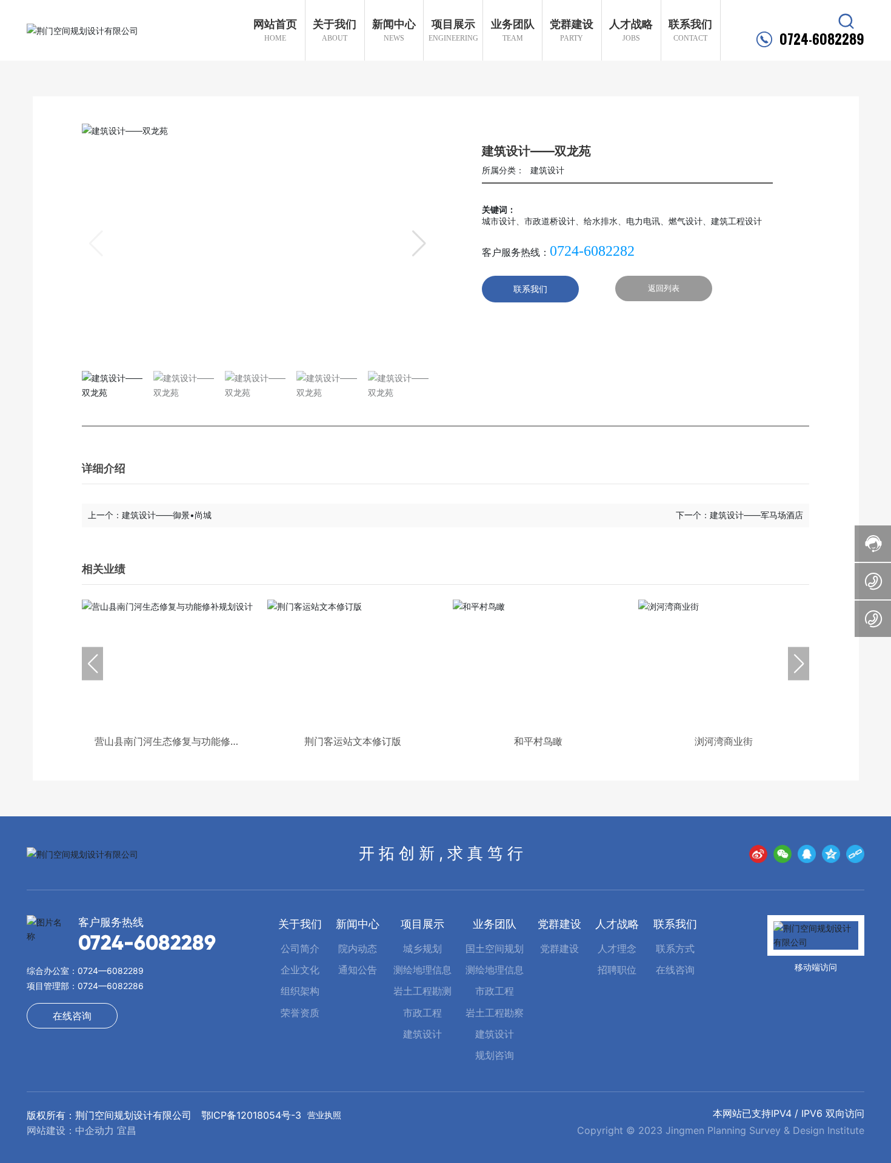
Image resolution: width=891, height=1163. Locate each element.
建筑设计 (547, 170)
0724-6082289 (821, 39)
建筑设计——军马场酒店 (756, 515)
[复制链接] (855, 854)
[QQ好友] (807, 854)
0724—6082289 (111, 970)
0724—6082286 (111, 986)
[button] (419, 243)
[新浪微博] (758, 854)
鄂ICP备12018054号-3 (251, 1115)
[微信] (782, 854)
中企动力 (94, 1130)
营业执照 (324, 1115)
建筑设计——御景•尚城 (167, 515)
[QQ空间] (831, 854)
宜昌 (126, 1130)
